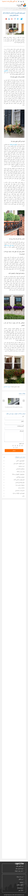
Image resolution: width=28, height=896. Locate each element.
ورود (21, 1)
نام (23, 416)
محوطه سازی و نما (20, 485)
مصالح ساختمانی (20, 469)
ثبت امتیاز (21, 443)
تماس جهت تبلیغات (19, 871)
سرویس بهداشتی (20, 477)
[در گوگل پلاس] (12, 19)
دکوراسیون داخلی (20, 461)
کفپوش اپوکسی (20, 885)
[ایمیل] (6, 19)
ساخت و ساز (21, 488)
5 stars (13, 446)
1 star (22, 446)
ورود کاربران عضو (19, 868)
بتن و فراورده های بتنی (19, 463)
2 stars (20, 446)
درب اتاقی (21, 879)
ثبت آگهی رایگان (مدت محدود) (9, 1)
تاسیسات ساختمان (19, 490)
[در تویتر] (18, 19)
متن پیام (22, 431)
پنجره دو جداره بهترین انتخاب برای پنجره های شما (13, 407)
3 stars (17, 446)
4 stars (15, 446)
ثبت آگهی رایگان (19, 866)
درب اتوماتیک (20, 888)
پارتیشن (21, 882)
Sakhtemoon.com (20, 895)
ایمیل (22, 421)
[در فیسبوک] (15, 19)
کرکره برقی (21, 890)
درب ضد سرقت (19, 877)
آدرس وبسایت (20, 426)
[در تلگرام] (21, 19)
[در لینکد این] (9, 19)
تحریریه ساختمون (7, 386)
